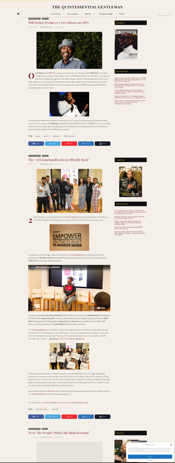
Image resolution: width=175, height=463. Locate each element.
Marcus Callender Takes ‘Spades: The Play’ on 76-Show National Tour (129, 217)
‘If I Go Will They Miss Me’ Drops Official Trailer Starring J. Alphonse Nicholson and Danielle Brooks (129, 86)
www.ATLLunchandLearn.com (77, 429)
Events (45, 155)
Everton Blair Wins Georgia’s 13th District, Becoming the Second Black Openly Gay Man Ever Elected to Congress (130, 211)
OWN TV (51, 73)
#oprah (37, 136)
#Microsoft (55, 435)
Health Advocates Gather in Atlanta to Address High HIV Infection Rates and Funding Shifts (127, 222)
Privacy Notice (150, 460)
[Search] (171, 13)
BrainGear (51, 391)
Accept (150, 457)
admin (35, 27)
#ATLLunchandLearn (72, 217)
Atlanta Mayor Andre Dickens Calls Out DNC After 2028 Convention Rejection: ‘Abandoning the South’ (130, 97)
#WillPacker (56, 136)
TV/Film (45, 18)
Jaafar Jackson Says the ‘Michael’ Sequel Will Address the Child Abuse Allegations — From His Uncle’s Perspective (130, 74)
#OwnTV (46, 136)
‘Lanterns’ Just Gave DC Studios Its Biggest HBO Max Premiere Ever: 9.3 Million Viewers (129, 92)
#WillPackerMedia (69, 136)
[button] (171, 445)
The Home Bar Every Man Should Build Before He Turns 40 (128, 227)
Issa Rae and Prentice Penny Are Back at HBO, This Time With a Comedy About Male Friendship (129, 232)
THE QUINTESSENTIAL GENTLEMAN (87, 6)
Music (45, 455)
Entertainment (34, 18)
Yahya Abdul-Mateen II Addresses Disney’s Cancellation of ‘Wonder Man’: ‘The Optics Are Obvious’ (129, 80)
